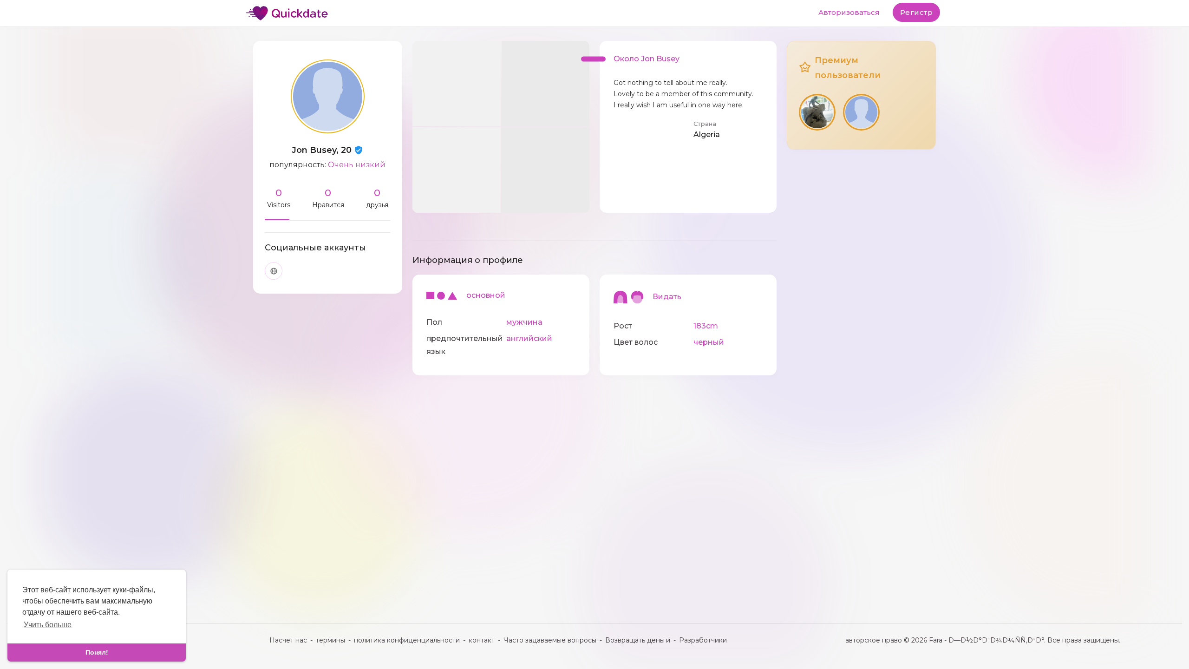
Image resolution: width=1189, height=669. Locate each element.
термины (330, 640)
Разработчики (703, 640)
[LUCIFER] (861, 112)
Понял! (96, 652)
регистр (916, 12)
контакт (482, 640)
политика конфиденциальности (407, 640)
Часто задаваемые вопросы (549, 640)
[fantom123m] (817, 112)
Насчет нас (288, 640)
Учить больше (48, 625)
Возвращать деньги (637, 640)
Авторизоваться (849, 12)
